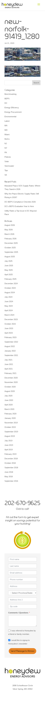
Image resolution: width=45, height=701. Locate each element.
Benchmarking (10, 94)
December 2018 (11, 458)
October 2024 (10, 288)
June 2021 (8, 364)
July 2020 (8, 396)
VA (5, 175)
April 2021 (8, 369)
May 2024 (8, 306)
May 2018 (8, 476)
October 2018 (10, 463)
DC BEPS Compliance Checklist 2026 (20, 202)
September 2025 (11, 252)
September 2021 (11, 355)
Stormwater (9, 166)
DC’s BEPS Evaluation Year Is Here (19, 206)
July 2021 (8, 360)
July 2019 (8, 441)
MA (5, 125)
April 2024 (8, 310)
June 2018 (8, 472)
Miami (7, 134)
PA (5, 152)
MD (6, 130)
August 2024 (9, 292)
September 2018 (11, 467)
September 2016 (11, 481)
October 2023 (10, 324)
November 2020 (11, 382)
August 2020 (9, 391)
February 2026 (10, 239)
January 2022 (10, 351)
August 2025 (9, 256)
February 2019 (10, 454)
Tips (6, 170)
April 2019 (8, 450)
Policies (7, 157)
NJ (5, 143)
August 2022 (9, 346)
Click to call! (22, 508)
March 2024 (9, 315)
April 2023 (8, 333)
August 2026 (9, 225)
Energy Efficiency (11, 107)
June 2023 (8, 328)
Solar (6, 161)
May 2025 (8, 270)
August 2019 (9, 436)
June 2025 (8, 265)
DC (5, 103)
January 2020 (10, 418)
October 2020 (10, 387)
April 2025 (8, 274)
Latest (7, 121)
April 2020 (8, 405)
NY (5, 148)
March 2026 (9, 234)
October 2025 (10, 248)
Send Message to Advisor (22, 651)
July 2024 (8, 297)
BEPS (7, 99)
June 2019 (8, 445)
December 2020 (11, 378)
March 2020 (9, 409)
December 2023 (11, 319)
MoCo (7, 139)
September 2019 (11, 432)
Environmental (10, 116)
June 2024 (8, 301)
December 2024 (11, 283)
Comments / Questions (18, 613)
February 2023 (10, 337)
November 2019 (11, 423)
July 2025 (8, 261)
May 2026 (8, 230)
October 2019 (10, 427)
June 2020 (8, 400)
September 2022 (11, 342)
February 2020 (10, 414)
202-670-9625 (22, 503)
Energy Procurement (13, 112)
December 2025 (11, 243)
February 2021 (10, 373)
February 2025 (10, 279)
